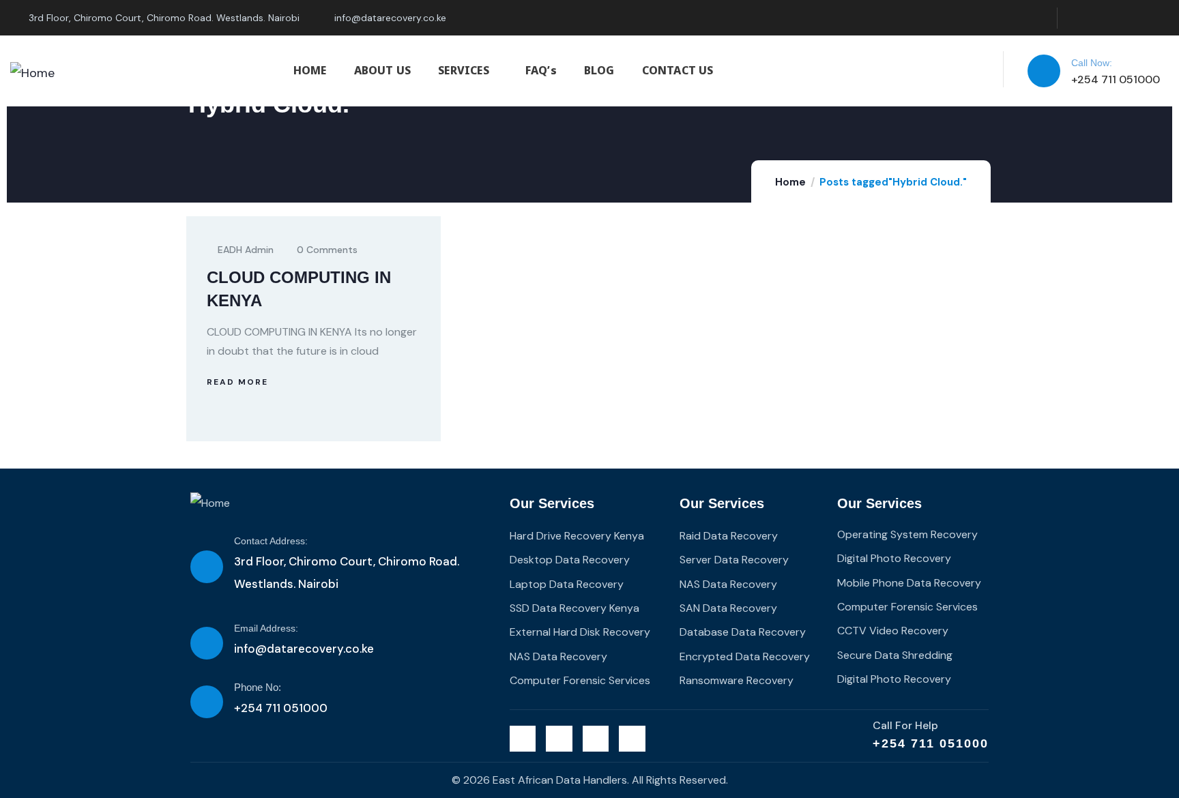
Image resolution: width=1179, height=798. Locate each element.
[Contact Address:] (206, 566)
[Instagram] (1130, 18)
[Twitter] (1075, 18)
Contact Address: (271, 540)
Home (790, 182)
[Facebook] (1103, 18)
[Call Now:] (1044, 71)
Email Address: (266, 628)
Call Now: (1091, 62)
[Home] (32, 73)
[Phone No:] (206, 701)
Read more (237, 381)
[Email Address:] (206, 643)
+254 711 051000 (931, 743)
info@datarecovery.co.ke (304, 648)
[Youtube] (1158, 18)
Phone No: (257, 687)
